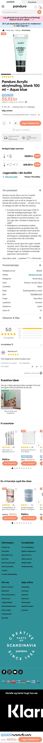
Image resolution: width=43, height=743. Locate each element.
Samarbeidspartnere (9, 606)
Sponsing (5, 618)
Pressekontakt (7, 614)
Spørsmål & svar (7, 555)
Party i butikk (6, 610)
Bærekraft (5, 591)
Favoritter (5, 559)
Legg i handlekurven (30, 123)
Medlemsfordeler (27, 566)
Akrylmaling (26, 30)
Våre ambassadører (8, 595)
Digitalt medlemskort (29, 551)
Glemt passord (27, 559)
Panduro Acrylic (35, 275)
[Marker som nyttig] (33, 366)
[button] (4, 123)
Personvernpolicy (8, 566)
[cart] (39, 6)
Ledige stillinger (7, 602)
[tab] (6, 74)
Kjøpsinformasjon (27, 606)
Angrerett (25, 595)
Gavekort (25, 610)
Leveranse (25, 591)
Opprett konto (26, 555)
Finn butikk (5, 551)
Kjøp (37, 156)
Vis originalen (24, 363)
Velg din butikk (11, 177)
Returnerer (25, 598)
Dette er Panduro (7, 587)
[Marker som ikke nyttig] (37, 366)
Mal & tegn (10, 30)
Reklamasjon (26, 602)
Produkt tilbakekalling (9, 574)
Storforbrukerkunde (8, 563)
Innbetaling (25, 587)
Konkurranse (6, 598)
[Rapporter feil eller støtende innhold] (41, 366)
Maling (18, 30)
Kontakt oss (6, 547)
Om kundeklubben (28, 547)
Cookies (4, 570)
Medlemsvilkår (26, 563)
